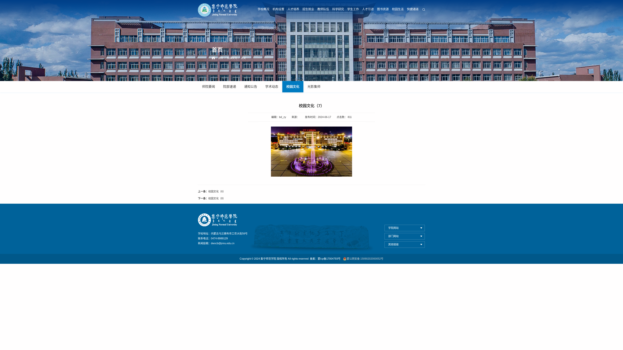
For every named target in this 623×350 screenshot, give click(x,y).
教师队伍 (323, 9)
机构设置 (278, 9)
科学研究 (338, 9)
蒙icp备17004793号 (329, 258)
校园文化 (232, 58)
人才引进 (368, 9)
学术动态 (271, 86)
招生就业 (308, 9)
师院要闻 (208, 86)
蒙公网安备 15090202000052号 (365, 258)
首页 (220, 58)
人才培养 (293, 9)
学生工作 (353, 9)
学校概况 (263, 9)
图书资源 (383, 9)
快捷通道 (413, 9)
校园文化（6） (211, 191)
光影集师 (313, 86)
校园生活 (398, 9)
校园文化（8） (211, 198)
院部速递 (229, 86)
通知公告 (250, 86)
